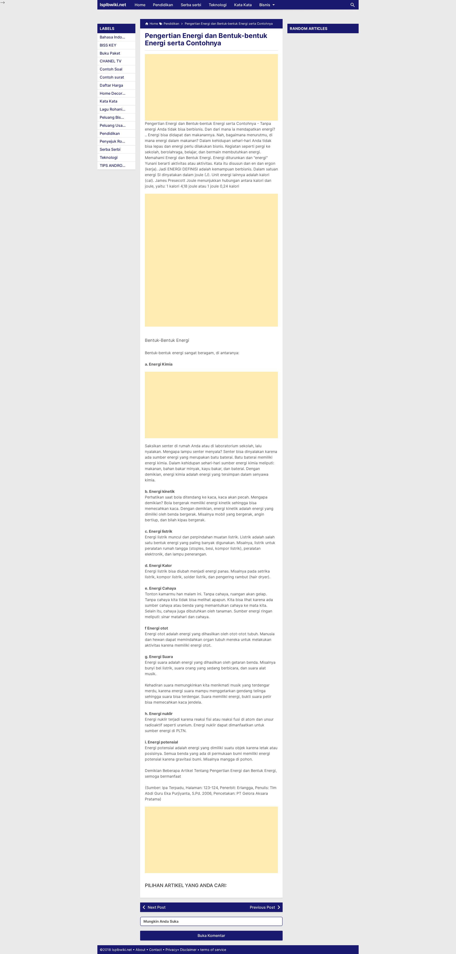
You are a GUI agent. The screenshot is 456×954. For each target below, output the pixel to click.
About (140, 950)
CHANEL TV (110, 61)
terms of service (213, 950)
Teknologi (218, 4)
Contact (155, 950)
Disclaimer (188, 950)
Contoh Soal (111, 69)
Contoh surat (112, 77)
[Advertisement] (211, 87)
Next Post (157, 907)
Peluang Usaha (113, 125)
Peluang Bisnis (113, 117)
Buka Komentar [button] (211, 935)
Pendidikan (163, 4)
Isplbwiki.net (113, 4)
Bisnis (264, 4)
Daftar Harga (111, 85)
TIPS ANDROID (113, 165)
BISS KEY (108, 45)
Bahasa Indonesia (116, 37)
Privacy (171, 950)
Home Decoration (116, 93)
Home (140, 4)
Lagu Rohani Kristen (117, 109)
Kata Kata (243, 4)
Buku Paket (110, 53)
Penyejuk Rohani (115, 141)
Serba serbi (191, 4)
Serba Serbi (110, 149)
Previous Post (262, 907)
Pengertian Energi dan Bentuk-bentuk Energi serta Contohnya (206, 39)
